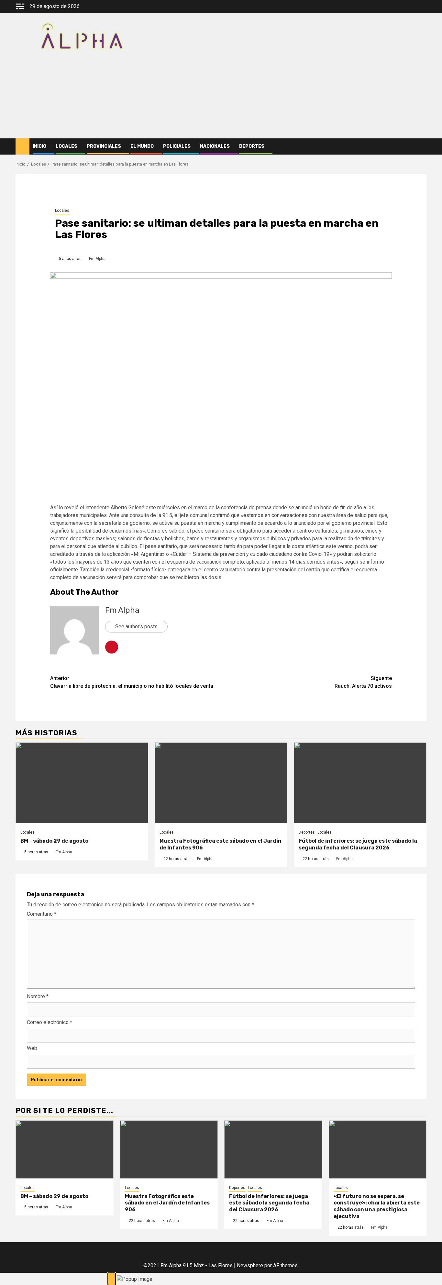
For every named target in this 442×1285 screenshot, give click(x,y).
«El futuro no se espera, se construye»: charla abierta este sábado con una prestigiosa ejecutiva (377, 1206)
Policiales (177, 146)
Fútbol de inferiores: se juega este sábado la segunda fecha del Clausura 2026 (358, 844)
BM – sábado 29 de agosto (54, 841)
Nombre (38, 996)
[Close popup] (112, 1279)
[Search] (422, 146)
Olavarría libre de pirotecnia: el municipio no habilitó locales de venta (131, 682)
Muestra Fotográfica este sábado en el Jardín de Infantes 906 (167, 1203)
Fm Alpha (97, 258)
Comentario (41, 914)
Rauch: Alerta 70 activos (363, 682)
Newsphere (250, 1265)
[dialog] (221, 1279)
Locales (66, 146)
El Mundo (142, 146)
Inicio (39, 146)
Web (32, 1048)
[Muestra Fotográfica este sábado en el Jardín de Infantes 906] (221, 782)
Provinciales (104, 146)
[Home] (22, 146)
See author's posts (136, 626)
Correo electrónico (49, 1022)
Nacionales (215, 146)
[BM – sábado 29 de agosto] (82, 782)
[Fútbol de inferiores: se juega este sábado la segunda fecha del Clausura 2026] (360, 782)
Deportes (251, 146)
